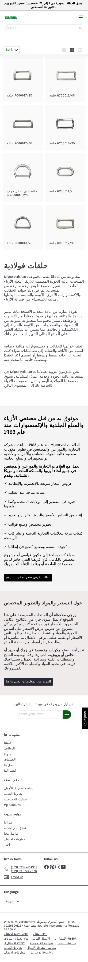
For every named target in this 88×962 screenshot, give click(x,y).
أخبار (7, 844)
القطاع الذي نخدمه (16, 828)
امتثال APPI (40, 934)
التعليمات (10, 759)
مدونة (7, 754)
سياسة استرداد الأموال (18, 788)
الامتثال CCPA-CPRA (16, 934)
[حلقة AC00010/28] (23, 227)
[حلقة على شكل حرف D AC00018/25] (23, 177)
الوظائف (9, 748)
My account (12, 805)
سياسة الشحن (66, 943)
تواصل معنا (11, 833)
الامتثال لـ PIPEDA (66, 938)
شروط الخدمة (13, 793)
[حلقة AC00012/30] (65, 227)
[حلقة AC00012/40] (65, 79)
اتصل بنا (9, 765)
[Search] (80, 27)
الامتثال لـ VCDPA (14, 943)
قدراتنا (8, 822)
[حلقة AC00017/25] (23, 79)
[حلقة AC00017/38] (23, 127)
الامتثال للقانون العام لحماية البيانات (27, 938)
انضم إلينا (10, 770)
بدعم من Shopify (41, 952)
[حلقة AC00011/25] (65, 175)
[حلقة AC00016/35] (65, 127)
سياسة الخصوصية (15, 799)
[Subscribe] (67, 714)
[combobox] (44, 27)
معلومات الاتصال (14, 839)
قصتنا (7, 743)
